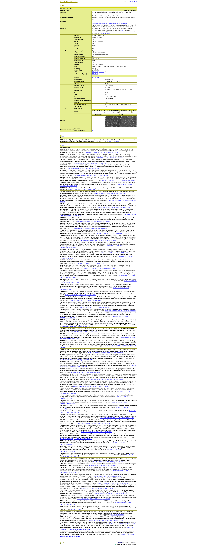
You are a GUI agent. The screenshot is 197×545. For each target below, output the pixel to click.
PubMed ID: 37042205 (87, 240)
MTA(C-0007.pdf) (111, 23)
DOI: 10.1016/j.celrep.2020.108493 (83, 326)
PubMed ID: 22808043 (83, 499)
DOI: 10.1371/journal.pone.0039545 (100, 499)
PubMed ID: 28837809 (87, 432)
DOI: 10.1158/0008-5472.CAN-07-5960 (112, 520)
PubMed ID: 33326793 (66, 326)
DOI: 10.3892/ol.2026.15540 (118, 158)
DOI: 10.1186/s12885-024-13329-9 (100, 221)
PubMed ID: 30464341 (124, 391)
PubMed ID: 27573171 (106, 418)
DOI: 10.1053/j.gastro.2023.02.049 (119, 233)
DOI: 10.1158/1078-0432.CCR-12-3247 (105, 488)
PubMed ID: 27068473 (99, 462)
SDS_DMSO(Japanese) (98, 72)
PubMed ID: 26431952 (66, 439)
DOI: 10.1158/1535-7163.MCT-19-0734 (112, 353)
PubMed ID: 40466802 (100, 193)
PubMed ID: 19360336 (117, 515)
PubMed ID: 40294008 (80, 175)
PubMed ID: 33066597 (118, 316)
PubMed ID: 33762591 (130, 281)
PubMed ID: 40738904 (103, 207)
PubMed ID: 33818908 (119, 288)
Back (62, 5)
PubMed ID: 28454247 (123, 397)
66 (92, 131)
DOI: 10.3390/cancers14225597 (106, 269)
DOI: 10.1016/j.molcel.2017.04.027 (100, 423)
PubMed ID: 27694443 (114, 449)
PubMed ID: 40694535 (130, 214)
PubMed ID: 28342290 (122, 407)
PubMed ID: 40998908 (122, 184)
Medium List (95, 78)
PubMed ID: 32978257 (111, 311)
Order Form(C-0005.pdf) (99, 23)
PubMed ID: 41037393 (73, 189)
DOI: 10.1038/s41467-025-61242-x (120, 207)
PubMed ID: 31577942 (96, 379)
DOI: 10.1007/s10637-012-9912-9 (121, 483)
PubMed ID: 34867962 (85, 307)
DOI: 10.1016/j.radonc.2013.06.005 (117, 493)
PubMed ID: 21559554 (113, 141)
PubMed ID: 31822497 (125, 337)
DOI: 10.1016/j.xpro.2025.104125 (90, 189)
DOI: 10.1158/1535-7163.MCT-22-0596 (105, 240)
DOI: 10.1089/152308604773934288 (70, 536)
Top (63, 136)
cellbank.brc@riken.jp (106, 33)
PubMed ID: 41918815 (103, 158)
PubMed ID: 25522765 (119, 471)
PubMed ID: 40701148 (108, 180)
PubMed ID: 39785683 (78, 163)
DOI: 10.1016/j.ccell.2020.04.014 (83, 360)
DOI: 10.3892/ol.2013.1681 (114, 476)
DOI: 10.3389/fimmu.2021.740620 (101, 307)
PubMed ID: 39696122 (83, 221)
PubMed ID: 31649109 (113, 346)
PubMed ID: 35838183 (84, 263)
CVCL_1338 (95, 74)
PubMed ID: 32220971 (94, 353)
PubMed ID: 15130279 (127, 534)
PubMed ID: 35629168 (124, 256)
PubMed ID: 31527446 (76, 372)
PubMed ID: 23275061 (104, 483)
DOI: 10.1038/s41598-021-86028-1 (70, 282)
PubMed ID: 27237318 (119, 442)
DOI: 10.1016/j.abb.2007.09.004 (126, 524)
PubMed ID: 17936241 (110, 524)
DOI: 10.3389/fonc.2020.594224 (89, 332)
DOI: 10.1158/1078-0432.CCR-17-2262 (97, 386)
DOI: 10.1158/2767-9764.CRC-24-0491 (96, 163)
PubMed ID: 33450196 (125, 275)
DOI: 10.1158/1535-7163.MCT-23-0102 (96, 228)
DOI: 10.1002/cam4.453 (109, 465)
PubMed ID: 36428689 (89, 269)
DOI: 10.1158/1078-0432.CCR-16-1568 (123, 418)
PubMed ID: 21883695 (121, 502)
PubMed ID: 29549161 (79, 386)
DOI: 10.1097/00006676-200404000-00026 (78, 529)
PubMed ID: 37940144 (78, 228)
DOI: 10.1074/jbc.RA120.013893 (127, 311)
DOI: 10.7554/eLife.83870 (121, 253)
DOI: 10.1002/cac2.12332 (98, 263)
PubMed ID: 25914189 (95, 465)
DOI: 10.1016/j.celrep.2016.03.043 (116, 462)
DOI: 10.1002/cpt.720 (73, 412)
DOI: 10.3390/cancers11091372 (92, 372)
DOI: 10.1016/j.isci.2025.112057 (90, 168)
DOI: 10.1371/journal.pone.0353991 (108, 152)
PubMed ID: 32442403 (66, 360)
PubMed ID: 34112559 (76, 300)
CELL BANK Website (131, 2)
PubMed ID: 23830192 (100, 493)
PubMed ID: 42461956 (91, 152)
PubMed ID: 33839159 (71, 295)
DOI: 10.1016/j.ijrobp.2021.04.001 (92, 300)
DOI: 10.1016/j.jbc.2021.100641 (87, 295)
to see (122, 30)
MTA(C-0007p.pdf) (122, 23)
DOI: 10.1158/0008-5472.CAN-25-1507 (71, 216)
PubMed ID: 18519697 (94, 520)
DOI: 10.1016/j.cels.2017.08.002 (103, 432)
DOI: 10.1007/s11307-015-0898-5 (83, 439)
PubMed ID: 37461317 (107, 253)
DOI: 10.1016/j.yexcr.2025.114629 (116, 193)
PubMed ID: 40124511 (74, 168)
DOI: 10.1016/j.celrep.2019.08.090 (113, 379)
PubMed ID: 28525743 (83, 423)
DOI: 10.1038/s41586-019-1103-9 (78, 367)
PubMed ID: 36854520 (113, 246)
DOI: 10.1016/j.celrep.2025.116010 (125, 180)
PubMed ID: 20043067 (77, 509)
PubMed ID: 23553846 (87, 488)
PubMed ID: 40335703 (114, 200)
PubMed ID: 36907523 (103, 233)
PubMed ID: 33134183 (73, 332)
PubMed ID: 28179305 (117, 402)
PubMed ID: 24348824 (99, 476)
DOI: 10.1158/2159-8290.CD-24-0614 (97, 175)
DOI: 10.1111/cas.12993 (73, 456)
